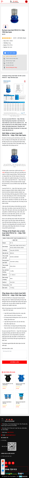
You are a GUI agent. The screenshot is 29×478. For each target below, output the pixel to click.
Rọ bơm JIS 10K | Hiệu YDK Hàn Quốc (20, 384)
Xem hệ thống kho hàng (11, 67)
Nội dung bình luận (7, 348)
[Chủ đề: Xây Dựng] (21, 473)
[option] (5, 26)
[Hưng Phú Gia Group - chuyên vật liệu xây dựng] (14, 473)
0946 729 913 (10, 432)
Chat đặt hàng (11, 53)
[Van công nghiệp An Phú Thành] (7, 473)
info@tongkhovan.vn (10, 435)
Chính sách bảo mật (6, 456)
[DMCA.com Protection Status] (23, 476)
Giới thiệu (4, 440)
